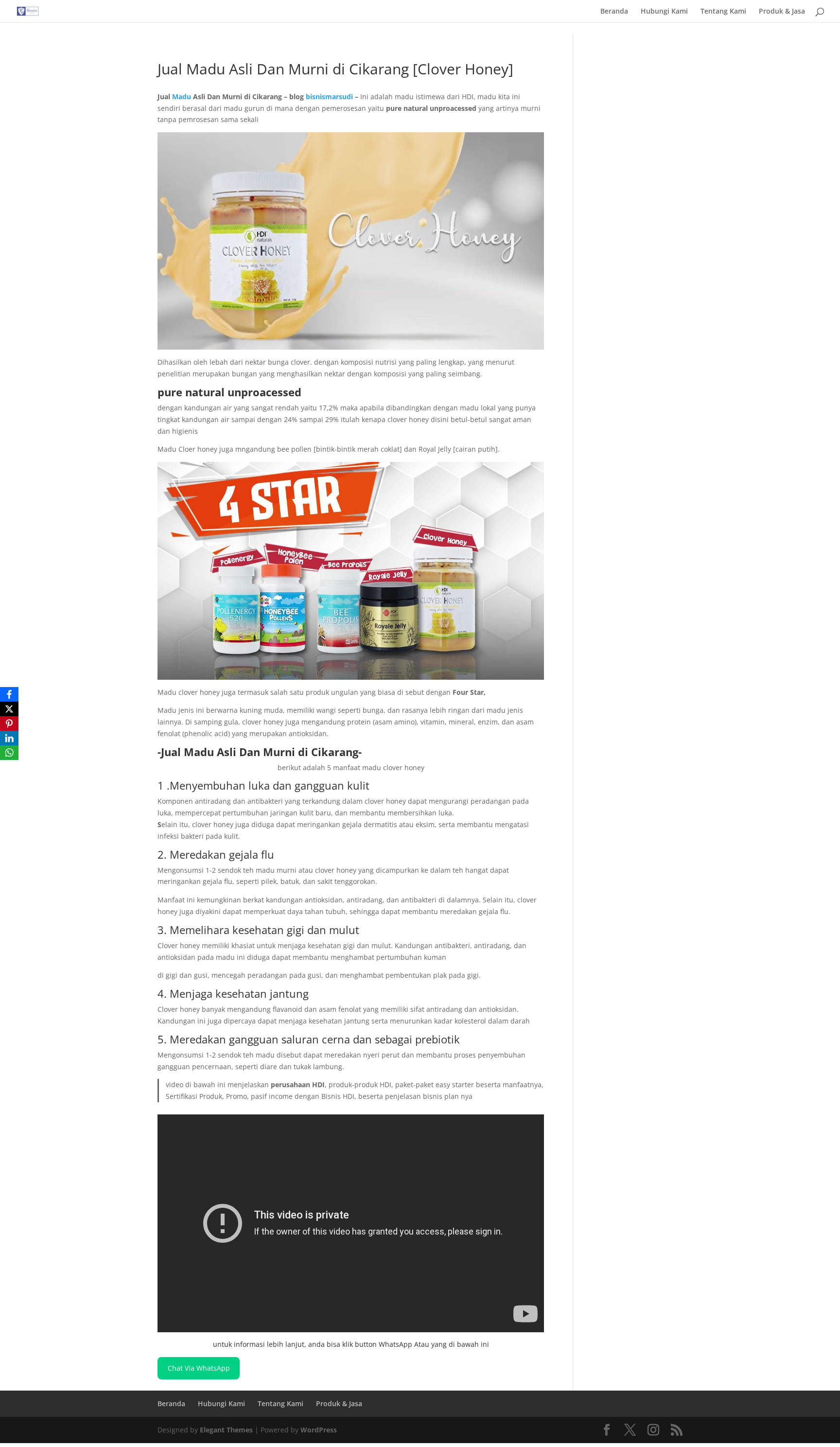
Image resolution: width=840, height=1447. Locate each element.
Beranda (614, 12)
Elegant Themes (226, 1429)
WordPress (318, 1429)
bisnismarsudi (329, 96)
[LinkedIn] (9, 738)
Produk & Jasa (782, 12)
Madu (181, 96)
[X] (9, 709)
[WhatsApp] (9, 752)
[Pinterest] (9, 723)
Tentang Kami (723, 12)
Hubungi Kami (664, 12)
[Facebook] (9, 694)
